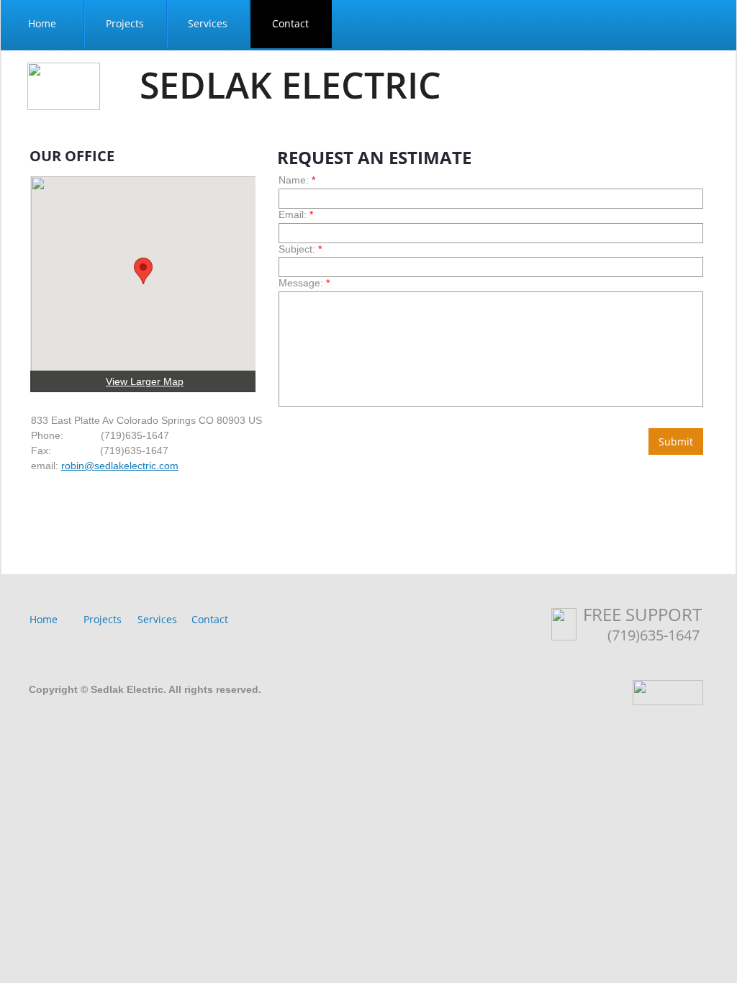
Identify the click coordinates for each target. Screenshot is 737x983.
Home (44, 619)
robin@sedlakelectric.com (119, 465)
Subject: (300, 249)
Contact (209, 619)
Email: (296, 214)
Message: (304, 283)
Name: (297, 180)
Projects (102, 619)
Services (157, 619)
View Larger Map (145, 381)
